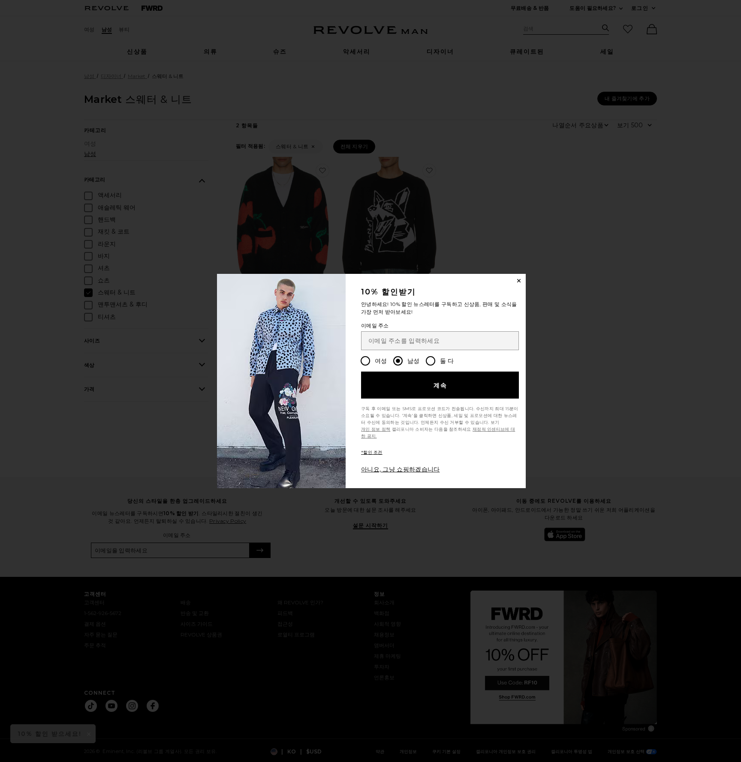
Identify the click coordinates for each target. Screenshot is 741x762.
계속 (441, 385)
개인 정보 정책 (375, 429)
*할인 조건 (372, 452)
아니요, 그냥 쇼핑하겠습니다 (400, 469)
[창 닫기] (519, 281)
